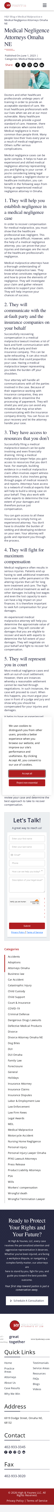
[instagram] (29, 65)
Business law (16, 974)
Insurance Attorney (20, 1083)
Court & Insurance (19, 1002)
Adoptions (14, 962)
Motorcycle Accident (20, 1135)
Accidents (14, 956)
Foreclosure (15, 1066)
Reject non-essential (27, 783)
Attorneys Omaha (19, 968)
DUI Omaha (15, 1054)
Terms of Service (37, 1500)
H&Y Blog (9, 16)
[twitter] (23, 65)
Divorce (12, 1031)
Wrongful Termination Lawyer (26, 1199)
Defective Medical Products (25, 1026)
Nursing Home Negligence (24, 1141)
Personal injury (17, 1147)
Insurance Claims (18, 1089)
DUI (10, 1049)
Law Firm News (17, 1112)
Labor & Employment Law (24, 1101)
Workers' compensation (23, 1187)
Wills (11, 1181)
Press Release (16, 1164)
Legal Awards (16, 1118)
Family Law (15, 1060)
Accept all (27, 773)
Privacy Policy (15, 1500)
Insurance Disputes (20, 1095)
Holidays (13, 1077)
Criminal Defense (18, 1014)
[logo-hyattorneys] (15, 3)
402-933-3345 (14, 1447)
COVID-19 (14, 1008)
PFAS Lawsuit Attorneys (22, 1158)
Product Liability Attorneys (24, 1170)
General (13, 1072)
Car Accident (15, 979)
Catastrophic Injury (20, 985)
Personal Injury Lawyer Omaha (27, 1153)
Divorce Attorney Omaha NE (25, 1037)
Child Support (16, 997)
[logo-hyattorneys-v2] (27, 1321)
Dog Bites (14, 1043)
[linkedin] (41, 65)
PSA (10, 1176)
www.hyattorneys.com (40, 1339)
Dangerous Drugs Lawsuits (24, 1020)
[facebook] (17, 65)
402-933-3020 (14, 1476)
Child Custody (16, 991)
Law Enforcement (19, 1106)
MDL (11, 1124)
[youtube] (35, 65)
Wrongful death (17, 1193)
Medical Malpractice (29, 16)
